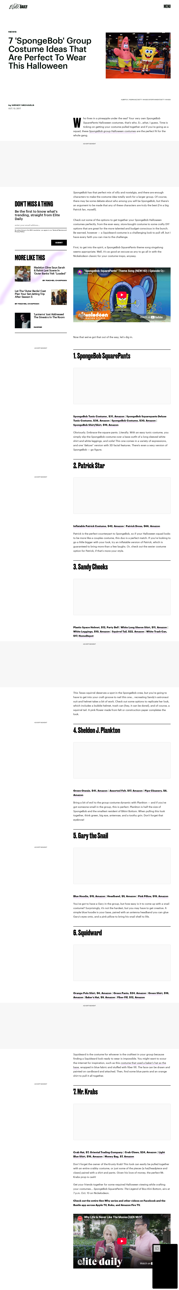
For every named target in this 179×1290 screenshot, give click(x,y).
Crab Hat (78, 1152)
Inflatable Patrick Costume (89, 526)
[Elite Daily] (18, 6)
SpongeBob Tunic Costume (90, 416)
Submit (59, 243)
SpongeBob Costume (125, 420)
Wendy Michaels (23, 105)
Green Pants (121, 993)
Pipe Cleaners (153, 790)
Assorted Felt (117, 790)
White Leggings (83, 631)
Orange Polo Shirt (84, 993)
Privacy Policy (19, 231)
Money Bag (111, 1156)
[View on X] (122, 386)
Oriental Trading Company (106, 1152)
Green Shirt (155, 993)
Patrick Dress (134, 526)
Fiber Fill (122, 997)
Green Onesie (81, 790)
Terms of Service (58, 230)
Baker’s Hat (92, 997)
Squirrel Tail (119, 631)
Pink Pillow (144, 896)
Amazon (119, 416)
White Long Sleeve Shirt (135, 627)
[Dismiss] (174, 1246)
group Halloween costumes (112, 131)
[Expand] (155, 1246)
